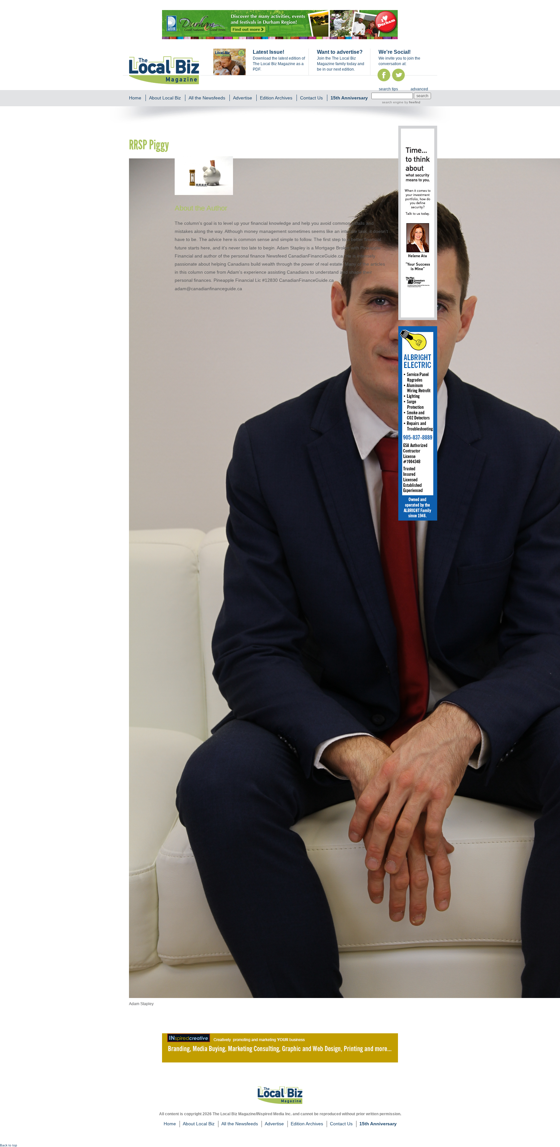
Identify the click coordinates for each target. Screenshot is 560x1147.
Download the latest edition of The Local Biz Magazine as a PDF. (279, 64)
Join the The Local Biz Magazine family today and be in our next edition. (340, 64)
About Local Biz (165, 97)
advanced (419, 89)
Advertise (242, 97)
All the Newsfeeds (207, 97)
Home (135, 97)
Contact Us (311, 97)
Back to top (8, 1145)
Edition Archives (276, 97)
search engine (392, 102)
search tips (388, 89)
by (411, 102)
